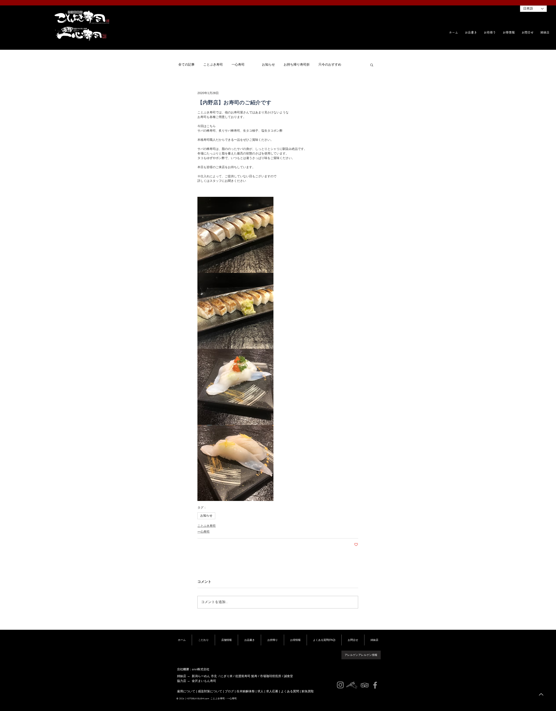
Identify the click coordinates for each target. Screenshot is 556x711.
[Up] (541, 694)
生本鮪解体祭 (246, 691)
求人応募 (272, 691)
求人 (260, 691)
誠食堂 (288, 676)
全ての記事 (186, 65)
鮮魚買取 (308, 691)
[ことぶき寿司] (364, 685)
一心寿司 (238, 65)
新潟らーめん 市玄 (204, 676)
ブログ (229, 691)
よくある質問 (290, 691)
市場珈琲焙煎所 (270, 676)
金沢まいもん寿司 (204, 681)
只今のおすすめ (329, 65)
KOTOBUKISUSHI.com (198, 698)
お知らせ (268, 65)
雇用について (186, 691)
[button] (545, 32)
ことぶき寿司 (213, 65)
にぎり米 (226, 676)
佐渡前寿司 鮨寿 (246, 676)
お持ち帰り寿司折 (297, 65)
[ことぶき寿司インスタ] (340, 684)
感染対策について (210, 691)
